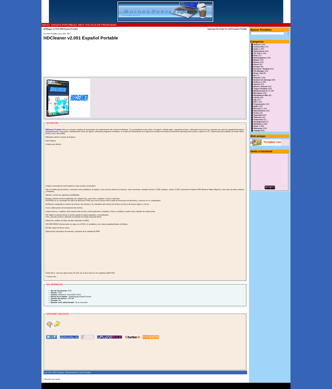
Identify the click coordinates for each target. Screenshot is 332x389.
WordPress (166, 387)
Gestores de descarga (262, 80)
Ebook (256, 64)
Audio (256, 49)
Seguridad (258, 115)
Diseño (256, 60)
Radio (256, 106)
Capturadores (259, 51)
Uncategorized (259, 122)
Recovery (257, 109)
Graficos (257, 82)
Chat (255, 56)
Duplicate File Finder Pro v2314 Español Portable (227, 29)
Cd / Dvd (257, 53)
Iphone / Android (260, 86)
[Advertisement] (121, 59)
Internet (257, 84)
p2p (255, 100)
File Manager (259, 71)
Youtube (257, 131)
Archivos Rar (259, 47)
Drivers (256, 62)
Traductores (258, 120)
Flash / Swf (258, 73)
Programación (259, 104)
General (257, 78)
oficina (256, 97)
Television (258, 117)
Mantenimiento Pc (72, 372)
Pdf (255, 102)
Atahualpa (175, 387)
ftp (255, 75)
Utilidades (258, 124)
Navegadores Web (261, 95)
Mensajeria (258, 93)
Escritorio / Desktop (261, 69)
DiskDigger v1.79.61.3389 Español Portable (60, 29)
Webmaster (258, 128)
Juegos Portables (261, 89)
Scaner (256, 113)
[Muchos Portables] (166, 11)
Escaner (257, 67)
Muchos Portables (164, 385)
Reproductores (259, 111)
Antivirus (257, 45)
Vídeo (256, 126)
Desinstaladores (260, 58)
